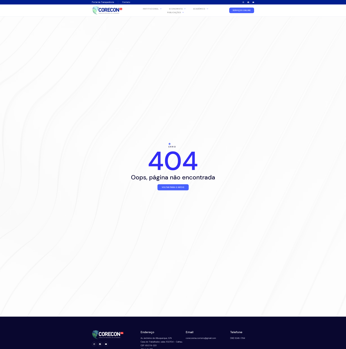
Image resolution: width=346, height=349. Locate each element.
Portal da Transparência (103, 2)
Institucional (151, 9)
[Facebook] (248, 2)
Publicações (174, 12)
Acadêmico (199, 9)
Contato (126, 2)
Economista (176, 9)
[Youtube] (253, 2)
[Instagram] (243, 2)
